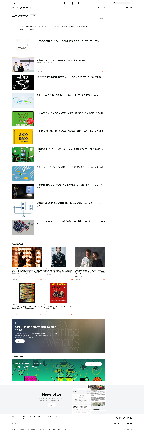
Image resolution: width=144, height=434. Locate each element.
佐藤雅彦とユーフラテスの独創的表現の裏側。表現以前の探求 (61, 60)
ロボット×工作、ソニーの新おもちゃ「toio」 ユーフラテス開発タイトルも (67, 95)
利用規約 (65, 429)
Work (57, 416)
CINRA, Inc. (124, 417)
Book (45, 416)
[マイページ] (15, 3)
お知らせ (42, 429)
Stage (40, 416)
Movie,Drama (34, 416)
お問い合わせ (48, 429)
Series (111, 7)
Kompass (25, 423)
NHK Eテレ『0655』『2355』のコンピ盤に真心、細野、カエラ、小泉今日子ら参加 (70, 131)
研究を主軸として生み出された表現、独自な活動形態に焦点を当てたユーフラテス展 (70, 167)
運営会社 (22, 429)
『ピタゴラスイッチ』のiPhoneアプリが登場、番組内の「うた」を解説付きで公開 (70, 113)
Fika (21, 423)
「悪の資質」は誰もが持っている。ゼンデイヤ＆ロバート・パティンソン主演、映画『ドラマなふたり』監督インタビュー (90, 271)
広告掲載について (34, 429)
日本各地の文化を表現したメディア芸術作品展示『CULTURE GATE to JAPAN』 (68, 41)
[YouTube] (27, 8)
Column (106, 7)
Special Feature (119, 7)
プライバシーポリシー (57, 429)
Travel (21, 418)
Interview (99, 7)
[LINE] (30, 8)
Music (21, 416)
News (86, 7)
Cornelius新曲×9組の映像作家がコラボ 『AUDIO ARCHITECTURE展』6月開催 (69, 77)
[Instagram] (21, 8)
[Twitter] (17, 8)
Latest (81, 7)
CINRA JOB (129, 7)
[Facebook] (24, 8)
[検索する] (114, 3)
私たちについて (15, 429)
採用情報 (27, 429)
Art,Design (27, 416)
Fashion (26, 418)
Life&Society (50, 416)
